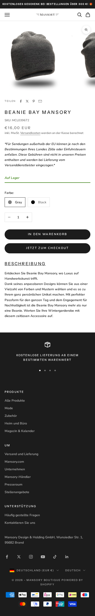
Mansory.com (14, 461)
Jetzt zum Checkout (47, 248)
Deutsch (73, 570)
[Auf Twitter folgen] (19, 556)
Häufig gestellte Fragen (22, 515)
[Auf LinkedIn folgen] (67, 556)
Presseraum (13, 484)
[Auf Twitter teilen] (27, 101)
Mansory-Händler (18, 477)
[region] (47, 352)
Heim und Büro (16, 423)
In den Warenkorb (47, 234)
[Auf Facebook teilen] (21, 101)
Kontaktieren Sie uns (20, 523)
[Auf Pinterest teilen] (34, 101)
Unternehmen (15, 469)
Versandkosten (30, 133)
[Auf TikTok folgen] (55, 556)
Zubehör (11, 416)
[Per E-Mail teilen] (40, 101)
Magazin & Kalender (20, 431)
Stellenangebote (17, 492)
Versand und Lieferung (21, 454)
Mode (9, 408)
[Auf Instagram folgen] (31, 556)
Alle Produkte (15, 400)
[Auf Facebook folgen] (7, 556)
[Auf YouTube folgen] (43, 556)
